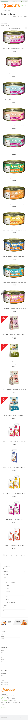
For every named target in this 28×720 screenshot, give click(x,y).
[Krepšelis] (21, 6)
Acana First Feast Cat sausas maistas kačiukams (14, 334)
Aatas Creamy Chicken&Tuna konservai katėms (14, 126)
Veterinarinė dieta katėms (11, 582)
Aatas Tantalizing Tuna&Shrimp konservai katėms (14, 308)
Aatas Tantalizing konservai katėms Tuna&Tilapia (14, 178)
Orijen (2, 661)
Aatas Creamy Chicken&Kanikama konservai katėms (14, 74)
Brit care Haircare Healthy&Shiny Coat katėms (14, 493)
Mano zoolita (24, 1)
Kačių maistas (9, 580)
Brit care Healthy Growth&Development (14, 519)
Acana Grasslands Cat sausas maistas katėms (14, 361)
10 (21, 555)
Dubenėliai (8, 594)
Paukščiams (5, 605)
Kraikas (7, 585)
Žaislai (7, 588)
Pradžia (14, 16)
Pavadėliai (8, 599)
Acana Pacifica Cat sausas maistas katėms (14, 415)
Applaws (2, 652)
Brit (1, 657)
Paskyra (2, 680)
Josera (2, 659)
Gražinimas (3, 675)
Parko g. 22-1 (3, 697)
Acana (2, 650)
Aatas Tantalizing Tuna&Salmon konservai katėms (14, 282)
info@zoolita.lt (8, 708)
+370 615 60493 (4, 1)
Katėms (18, 16)
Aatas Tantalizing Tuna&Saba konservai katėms (14, 256)
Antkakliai (8, 591)
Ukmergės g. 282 (4, 695)
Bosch (2, 655)
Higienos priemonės (10, 596)
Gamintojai (5, 571)
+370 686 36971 (4, 707)
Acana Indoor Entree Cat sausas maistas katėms (14, 389)
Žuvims (4, 610)
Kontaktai (15, 1)
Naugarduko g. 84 (4, 698)
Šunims (4, 608)
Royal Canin (3, 666)
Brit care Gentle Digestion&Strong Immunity (14, 467)
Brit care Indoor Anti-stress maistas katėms (14, 545)
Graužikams (5, 574)
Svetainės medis (4, 682)
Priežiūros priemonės (10, 602)
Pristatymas (3, 673)
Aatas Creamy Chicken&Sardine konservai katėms (14, 100)
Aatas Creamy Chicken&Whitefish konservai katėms (14, 152)
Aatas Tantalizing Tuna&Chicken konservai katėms (14, 230)
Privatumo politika (4, 684)
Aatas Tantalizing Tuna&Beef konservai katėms (14, 204)
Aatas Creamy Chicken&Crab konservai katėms (14, 48)
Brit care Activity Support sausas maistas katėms (14, 441)
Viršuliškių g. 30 (4, 700)
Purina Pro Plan (4, 663)
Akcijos (4, 568)
